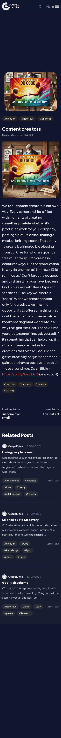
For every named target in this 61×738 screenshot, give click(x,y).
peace (9, 613)
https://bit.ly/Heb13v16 (20, 374)
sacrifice (42, 384)
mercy (22, 487)
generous (28, 118)
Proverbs (26, 613)
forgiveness (12, 480)
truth (22, 557)
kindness (46, 118)
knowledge (12, 550)
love (8, 487)
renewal (32, 493)
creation (10, 118)
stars (9, 557)
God (25, 543)
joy (39, 606)
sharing (10, 390)
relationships (13, 493)
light (28, 550)
